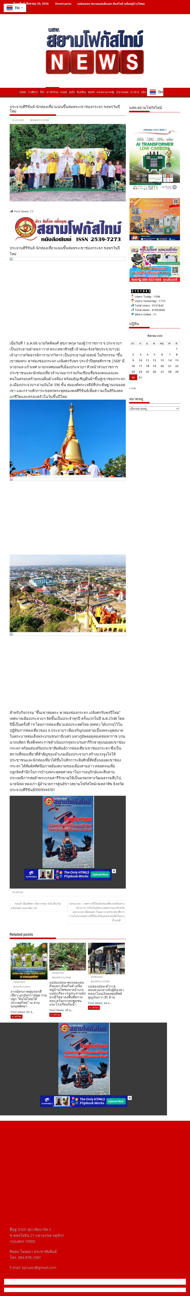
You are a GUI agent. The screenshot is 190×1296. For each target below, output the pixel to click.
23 (133, 371)
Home (22, 92)
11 (147, 360)
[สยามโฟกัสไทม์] (13, 91)
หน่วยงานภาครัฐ (105, 92)
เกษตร (63, 92)
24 (140, 371)
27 (162, 371)
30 (133, 377)
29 (176, 371)
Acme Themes (131, 1290)
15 (176, 360)
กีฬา (42, 92)
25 (147, 371)
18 (147, 366)
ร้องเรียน (81, 92)
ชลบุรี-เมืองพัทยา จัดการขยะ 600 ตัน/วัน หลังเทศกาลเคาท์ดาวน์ (36, 906)
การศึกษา (33, 92)
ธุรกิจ (72, 92)
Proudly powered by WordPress (70, 1290)
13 (162, 360)
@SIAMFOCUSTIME (39, 120)
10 (140, 360)
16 (133, 366)
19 (154, 366)
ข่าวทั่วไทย (52, 92)
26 (154, 371)
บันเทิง (91, 92)
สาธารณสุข (122, 92)
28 (169, 371)
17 (140, 366)
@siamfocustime (22, 986)
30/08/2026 (19, 982)
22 (176, 366)
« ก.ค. (132, 388)
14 (169, 360)
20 (162, 366)
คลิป (143, 92)
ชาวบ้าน (134, 92)
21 (169, 366)
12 (154, 360)
